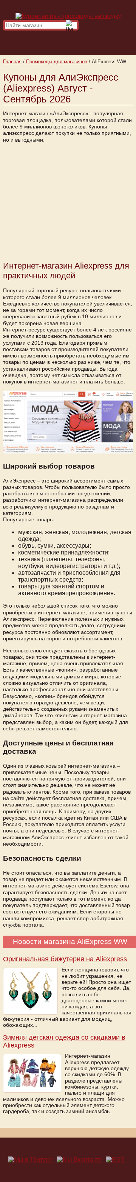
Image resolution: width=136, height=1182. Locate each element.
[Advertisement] (68, 201)
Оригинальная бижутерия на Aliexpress (65, 959)
